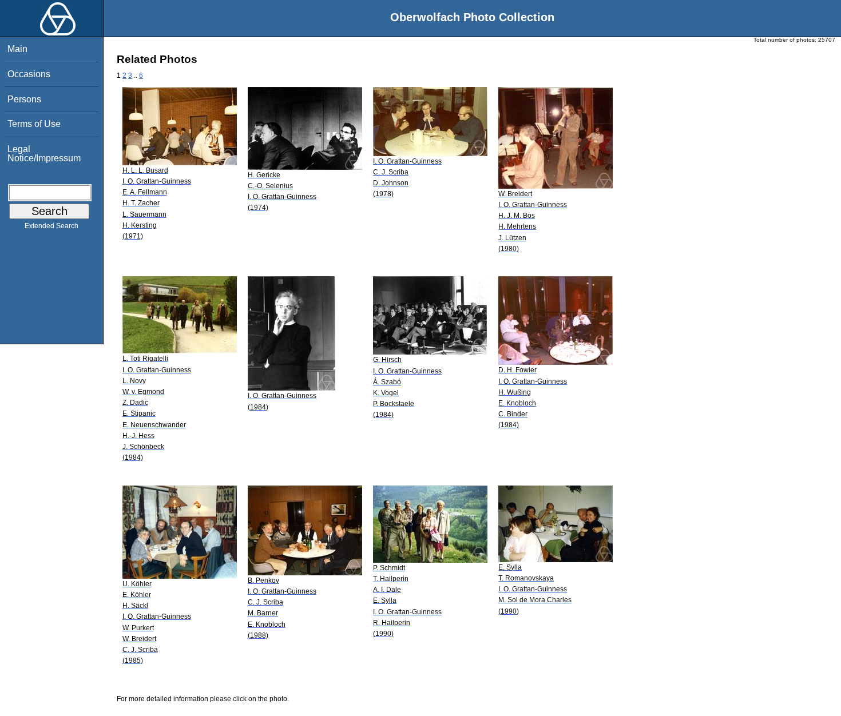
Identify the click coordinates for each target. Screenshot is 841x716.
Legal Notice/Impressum (44, 153)
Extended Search (51, 225)
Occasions (28, 74)
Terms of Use (34, 124)
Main (17, 49)
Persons (24, 99)
